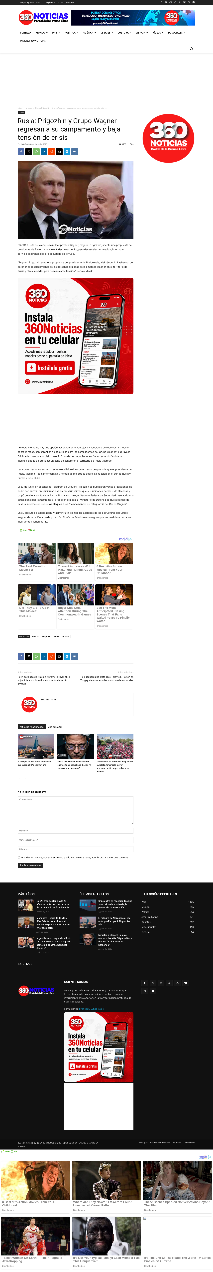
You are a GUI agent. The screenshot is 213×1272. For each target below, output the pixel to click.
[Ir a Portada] (44, 18)
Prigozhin (46, 636)
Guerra (35, 636)
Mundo (29, 107)
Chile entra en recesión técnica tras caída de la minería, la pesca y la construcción (115, 904)
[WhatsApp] (189, 2)
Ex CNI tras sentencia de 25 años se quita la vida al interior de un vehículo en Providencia (53, 904)
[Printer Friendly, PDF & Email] (27, 532)
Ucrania (65, 636)
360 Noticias (26, 144)
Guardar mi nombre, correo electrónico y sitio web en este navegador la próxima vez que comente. (75, 857)
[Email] (59, 151)
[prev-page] (20, 778)
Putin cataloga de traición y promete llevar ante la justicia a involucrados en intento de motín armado (44, 680)
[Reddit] (170, 2)
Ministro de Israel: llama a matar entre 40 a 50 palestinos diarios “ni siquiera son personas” (74, 765)
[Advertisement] (106, 77)
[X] (180, 2)
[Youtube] (193, 2)
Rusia (56, 636)
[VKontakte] (184, 2)
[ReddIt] (51, 151)
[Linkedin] (44, 151)
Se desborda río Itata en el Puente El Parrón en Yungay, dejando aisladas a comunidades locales (106, 678)
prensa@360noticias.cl (91, 1008)
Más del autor (55, 727)
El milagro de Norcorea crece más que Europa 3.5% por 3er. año (114, 921)
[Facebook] (161, 2)
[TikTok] (175, 2)
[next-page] (25, 778)
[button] (191, 49)
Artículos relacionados (32, 727)
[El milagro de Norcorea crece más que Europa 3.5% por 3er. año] (88, 922)
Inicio (20, 107)
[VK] (74, 151)
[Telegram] (67, 151)
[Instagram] (166, 2)
